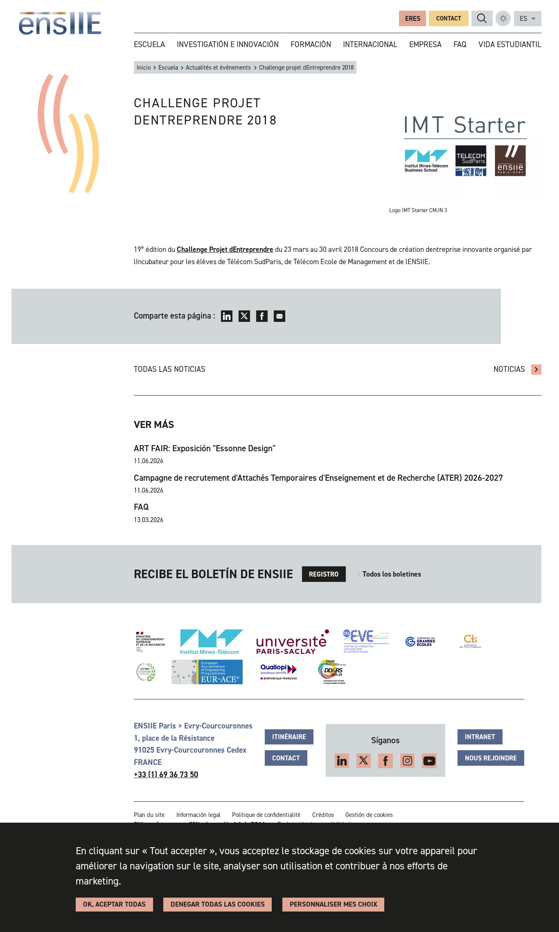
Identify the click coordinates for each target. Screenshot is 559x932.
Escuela (168, 67)
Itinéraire (289, 736)
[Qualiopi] (279, 672)
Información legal (198, 815)
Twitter (244, 316)
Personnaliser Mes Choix (333, 904)
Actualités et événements (218, 67)
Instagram (407, 760)
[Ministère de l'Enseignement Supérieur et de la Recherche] (150, 641)
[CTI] (471, 641)
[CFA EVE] (365, 641)
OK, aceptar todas (114, 904)
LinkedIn (226, 316)
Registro (323, 574)
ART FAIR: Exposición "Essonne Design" (204, 448)
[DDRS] (330, 672)
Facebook (262, 316)
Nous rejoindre (491, 757)
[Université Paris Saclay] (293, 641)
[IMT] (211, 641)
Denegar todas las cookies (218, 904)
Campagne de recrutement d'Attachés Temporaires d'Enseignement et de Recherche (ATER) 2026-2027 (318, 478)
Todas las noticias (169, 369)
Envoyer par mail (279, 316)
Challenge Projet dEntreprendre (225, 249)
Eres (412, 18)
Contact (448, 18)
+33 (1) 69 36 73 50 (166, 774)
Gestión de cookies (369, 815)
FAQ (141, 507)
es (523, 18)
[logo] (60, 23)
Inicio (144, 67)
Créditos (323, 815)
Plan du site (149, 815)
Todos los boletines (392, 574)
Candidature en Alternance (536, 369)
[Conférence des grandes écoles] (420, 641)
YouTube (429, 760)
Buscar (482, 18)
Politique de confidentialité (266, 815)
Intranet (480, 736)
